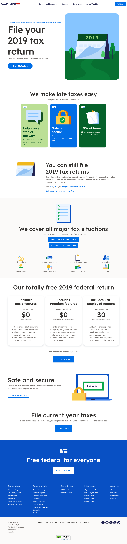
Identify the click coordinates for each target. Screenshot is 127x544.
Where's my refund (39, 501)
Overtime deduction (39, 513)
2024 (51, 187)
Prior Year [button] (77, 4)
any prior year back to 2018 (73, 187)
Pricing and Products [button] (48, 4)
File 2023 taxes (89, 498)
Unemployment (38, 504)
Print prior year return (91, 493)
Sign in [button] (121, 4)
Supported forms (66, 493)
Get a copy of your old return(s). (60, 191)
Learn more (64, 428)
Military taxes (12, 496)
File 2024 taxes (89, 496)
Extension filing (13, 490)
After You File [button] (92, 4)
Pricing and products (15, 501)
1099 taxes (11, 498)
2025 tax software (67, 490)
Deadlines (36, 498)
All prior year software (91, 490)
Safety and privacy (18, 395)
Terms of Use (43, 522)
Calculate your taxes (40, 496)
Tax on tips (36, 510)
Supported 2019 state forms (63, 246)
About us (113, 490)
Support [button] (65, 4)
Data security (114, 496)
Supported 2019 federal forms (63, 239)
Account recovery (39, 490)
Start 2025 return (63, 470)
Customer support (39, 493)
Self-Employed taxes (15, 493)
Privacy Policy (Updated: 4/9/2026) (63, 522)
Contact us (113, 493)
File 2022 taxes (89, 501)
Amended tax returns (15, 504)
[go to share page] (111, 522)
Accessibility (84, 522)
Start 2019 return (20, 66)
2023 (56, 187)
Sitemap (113, 498)
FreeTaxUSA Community (41, 507)
